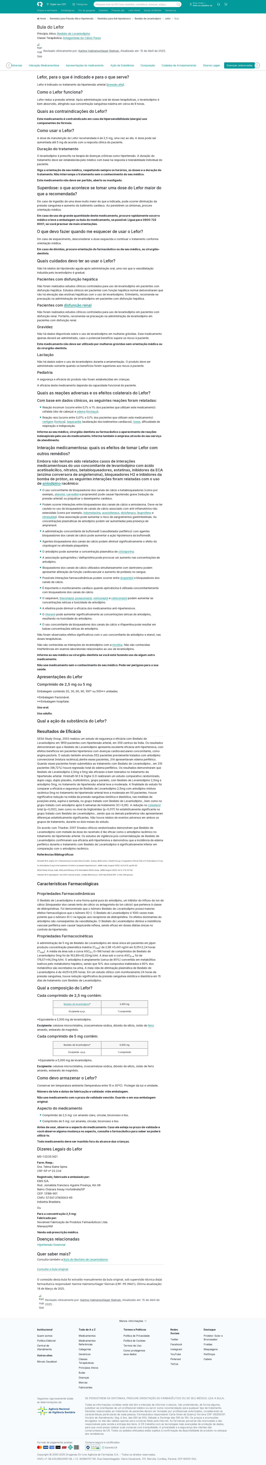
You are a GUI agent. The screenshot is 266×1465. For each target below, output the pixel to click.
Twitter (174, 1339)
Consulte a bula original (52, 1269)
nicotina (117, 644)
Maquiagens (211, 1349)
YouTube (175, 1354)
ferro (151, 1025)
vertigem (47, 421)
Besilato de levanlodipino (76, 1004)
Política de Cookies (134, 1340)
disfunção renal (77, 305)
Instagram (176, 1349)
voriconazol (100, 598)
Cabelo (208, 1359)
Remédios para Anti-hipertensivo (114, 18)
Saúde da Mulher (152, 10)
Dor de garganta (86, 10)
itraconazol (67, 598)
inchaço (92, 411)
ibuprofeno (144, 512)
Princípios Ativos (88, 1367)
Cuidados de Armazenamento (179, 65)
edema (81, 411)
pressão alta (115, 84)
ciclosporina (126, 551)
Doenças (84, 1377)
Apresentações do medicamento (85, 65)
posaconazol (83, 598)
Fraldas (208, 1344)
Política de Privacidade (136, 1335)
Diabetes (103, 10)
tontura (59, 421)
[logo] (40, 4)
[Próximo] (257, 65)
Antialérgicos (68, 10)
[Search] (178, 4)
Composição (148, 65)
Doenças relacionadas (239, 65)
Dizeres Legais (211, 65)
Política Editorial (46, 1340)
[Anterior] (9, 65)
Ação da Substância (122, 65)
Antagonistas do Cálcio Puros (82, 38)
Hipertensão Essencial (51, 1244)
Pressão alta (118, 10)
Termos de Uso (132, 1345)
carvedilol (72, 494)
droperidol (126, 577)
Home (43, 18)
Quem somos (44, 1335)
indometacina (92, 512)
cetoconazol (119, 598)
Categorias (85, 1349)
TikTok (174, 1364)
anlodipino (51, 483)
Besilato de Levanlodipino (148, 18)
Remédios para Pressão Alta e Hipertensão (72, 18)
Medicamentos (87, 1335)
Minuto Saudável (47, 1361)
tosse (136, 421)
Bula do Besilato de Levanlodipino (85, 1259)
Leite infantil (134, 10)
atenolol (60, 494)
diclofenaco (128, 512)
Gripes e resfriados (47, 10)
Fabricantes (85, 1387)
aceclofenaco (110, 512)
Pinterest (175, 1359)
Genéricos (170, 10)
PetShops (209, 1354)
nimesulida (49, 517)
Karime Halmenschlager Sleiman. (99, 50)
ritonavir (50, 614)
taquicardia (74, 421)
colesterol (154, 805)
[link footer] (93, 1447)
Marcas (83, 1382)
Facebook (176, 1344)
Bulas (82, 1372)
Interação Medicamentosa (44, 65)
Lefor (168, 18)
